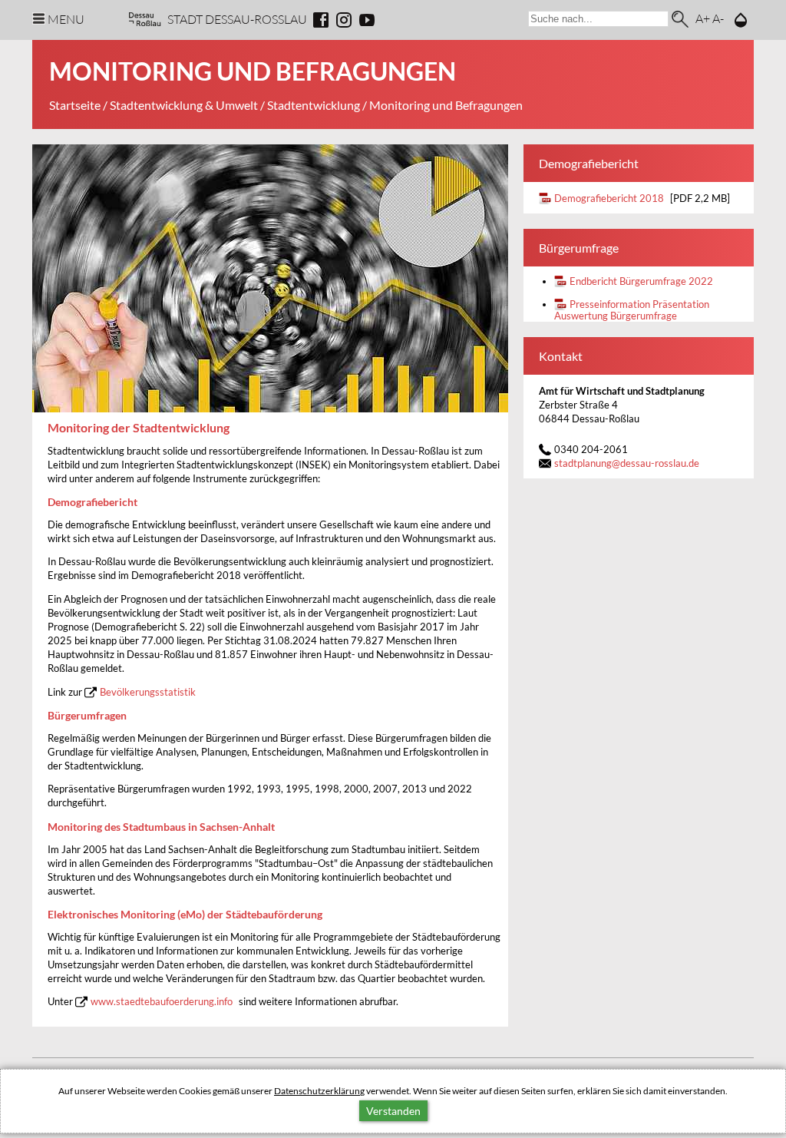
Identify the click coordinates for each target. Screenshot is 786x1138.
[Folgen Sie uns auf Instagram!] (344, 20)
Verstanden (393, 1110)
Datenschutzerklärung (319, 1091)
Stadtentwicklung (313, 105)
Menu (66, 19)
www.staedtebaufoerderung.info (162, 1001)
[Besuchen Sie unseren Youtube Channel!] (367, 20)
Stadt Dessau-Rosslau (237, 19)
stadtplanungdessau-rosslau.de (626, 463)
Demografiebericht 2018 (609, 198)
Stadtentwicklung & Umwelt (184, 105)
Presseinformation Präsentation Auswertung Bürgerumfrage (631, 310)
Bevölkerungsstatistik (148, 692)
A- (718, 18)
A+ (702, 18)
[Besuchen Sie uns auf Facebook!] (321, 20)
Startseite (75, 105)
